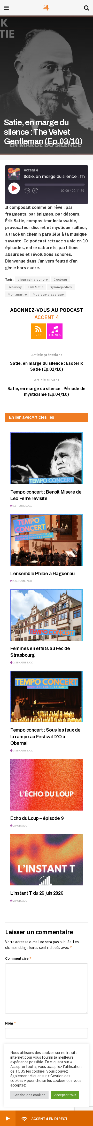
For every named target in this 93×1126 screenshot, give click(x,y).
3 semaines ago (23, 750)
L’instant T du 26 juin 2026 (36, 893)
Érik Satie (36, 287)
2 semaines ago (23, 662)
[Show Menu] (6, 7)
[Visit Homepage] (46, 8)
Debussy (15, 287)
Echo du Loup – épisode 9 (37, 818)
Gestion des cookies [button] (29, 1095)
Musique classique (48, 294)
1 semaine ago (22, 581)
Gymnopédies (61, 287)
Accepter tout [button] (65, 1095)
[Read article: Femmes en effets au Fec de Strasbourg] (46, 615)
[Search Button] (86, 7)
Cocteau (60, 279)
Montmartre (17, 294)
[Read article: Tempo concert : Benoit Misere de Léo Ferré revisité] (46, 458)
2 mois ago (20, 825)
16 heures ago (23, 506)
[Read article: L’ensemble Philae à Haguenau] (46, 540)
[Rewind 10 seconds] (27, 191)
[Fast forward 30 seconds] (35, 191)
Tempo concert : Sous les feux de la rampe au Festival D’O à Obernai (45, 736)
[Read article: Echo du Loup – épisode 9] (46, 784)
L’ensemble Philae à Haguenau (42, 573)
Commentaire (18, 958)
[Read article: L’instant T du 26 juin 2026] (46, 859)
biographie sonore (33, 279)
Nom (10, 1023)
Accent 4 (46, 317)
